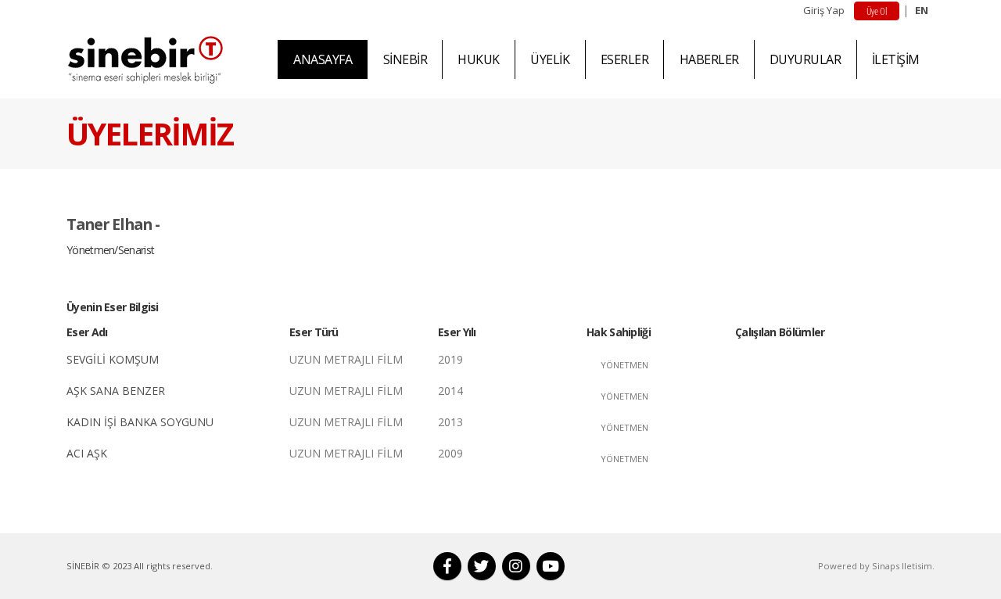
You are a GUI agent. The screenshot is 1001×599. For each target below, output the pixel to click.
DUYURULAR (805, 59)
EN (921, 10)
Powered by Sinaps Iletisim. (876, 566)
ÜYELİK (549, 59)
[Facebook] (447, 566)
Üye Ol (876, 11)
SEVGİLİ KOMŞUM (112, 359)
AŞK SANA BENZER (115, 390)
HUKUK (478, 59)
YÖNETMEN (624, 365)
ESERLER (625, 59)
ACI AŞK (86, 453)
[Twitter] (482, 566)
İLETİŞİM (896, 59)
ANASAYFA (322, 59)
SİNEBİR (405, 59)
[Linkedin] (516, 566)
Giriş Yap (824, 10)
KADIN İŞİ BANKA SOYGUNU (139, 421)
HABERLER (709, 59)
